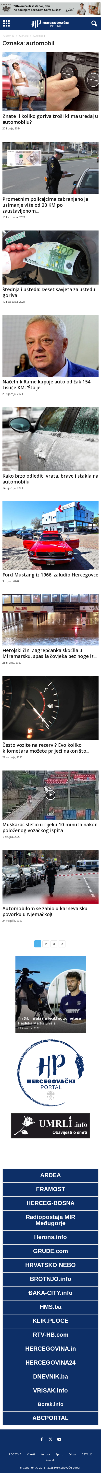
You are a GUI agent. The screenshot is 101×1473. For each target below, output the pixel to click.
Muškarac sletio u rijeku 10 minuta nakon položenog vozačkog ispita (50, 827)
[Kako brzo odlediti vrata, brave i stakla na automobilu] (50, 439)
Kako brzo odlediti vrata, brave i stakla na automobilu (50, 479)
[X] (50, 1440)
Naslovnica (8, 35)
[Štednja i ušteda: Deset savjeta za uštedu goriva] (50, 257)
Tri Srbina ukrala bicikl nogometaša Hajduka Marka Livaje (49, 1020)
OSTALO (86, 1454)
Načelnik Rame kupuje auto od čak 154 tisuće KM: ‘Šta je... (46, 385)
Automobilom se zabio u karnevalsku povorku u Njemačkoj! (45, 911)
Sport (59, 1454)
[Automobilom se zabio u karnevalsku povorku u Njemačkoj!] (50, 877)
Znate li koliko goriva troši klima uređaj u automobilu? (50, 119)
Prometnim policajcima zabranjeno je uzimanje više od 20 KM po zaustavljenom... (45, 205)
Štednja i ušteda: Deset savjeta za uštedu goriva (48, 292)
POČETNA (15, 1454)
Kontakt (51, 1460)
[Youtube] (59, 1440)
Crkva (72, 1454)
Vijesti (31, 1454)
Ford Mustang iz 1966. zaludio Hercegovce (50, 575)
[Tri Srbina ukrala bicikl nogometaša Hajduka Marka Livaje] (50, 997)
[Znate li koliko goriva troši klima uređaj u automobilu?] (50, 81)
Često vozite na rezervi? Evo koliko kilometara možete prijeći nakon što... (45, 748)
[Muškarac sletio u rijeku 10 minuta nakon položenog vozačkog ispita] (50, 795)
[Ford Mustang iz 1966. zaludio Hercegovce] (50, 535)
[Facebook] (42, 1440)
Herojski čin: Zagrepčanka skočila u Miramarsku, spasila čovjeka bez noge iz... (49, 653)
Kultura (45, 1454)
